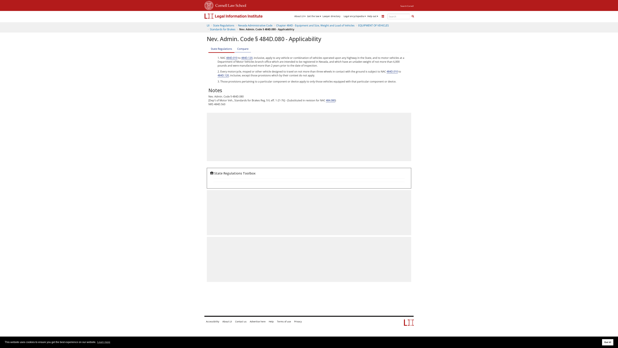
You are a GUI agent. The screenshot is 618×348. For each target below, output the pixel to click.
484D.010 (231, 58)
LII (208, 25)
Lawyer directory (331, 16)
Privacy (298, 321)
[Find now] (413, 16)
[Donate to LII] (383, 16)
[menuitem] (299, 16)
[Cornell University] (208, 5)
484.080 (330, 100)
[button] (413, 16)
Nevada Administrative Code (255, 25)
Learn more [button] (103, 342)
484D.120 (247, 58)
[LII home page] (409, 324)
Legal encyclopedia (354, 16)
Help (271, 321)
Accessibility (212, 321)
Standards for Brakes (222, 29)
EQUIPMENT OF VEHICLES (373, 25)
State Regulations (223, 25)
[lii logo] (241, 16)
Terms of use (284, 321)
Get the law (313, 16)
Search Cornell (407, 6)
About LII (299, 16)
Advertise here (258, 321)
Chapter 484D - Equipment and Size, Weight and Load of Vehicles (315, 25)
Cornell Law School (229, 5)
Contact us (241, 321)
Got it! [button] (607, 342)
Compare (242, 49)
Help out (371, 16)
